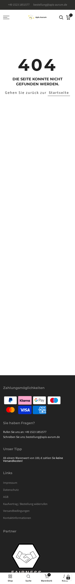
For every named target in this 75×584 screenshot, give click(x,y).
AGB (5, 497)
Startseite (59, 92)
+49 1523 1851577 (19, 5)
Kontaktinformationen (17, 518)
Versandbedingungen (16, 511)
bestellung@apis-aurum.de (50, 5)
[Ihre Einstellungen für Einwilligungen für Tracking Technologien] (68, 577)
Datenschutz (11, 490)
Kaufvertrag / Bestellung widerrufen (25, 504)
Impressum (10, 483)
